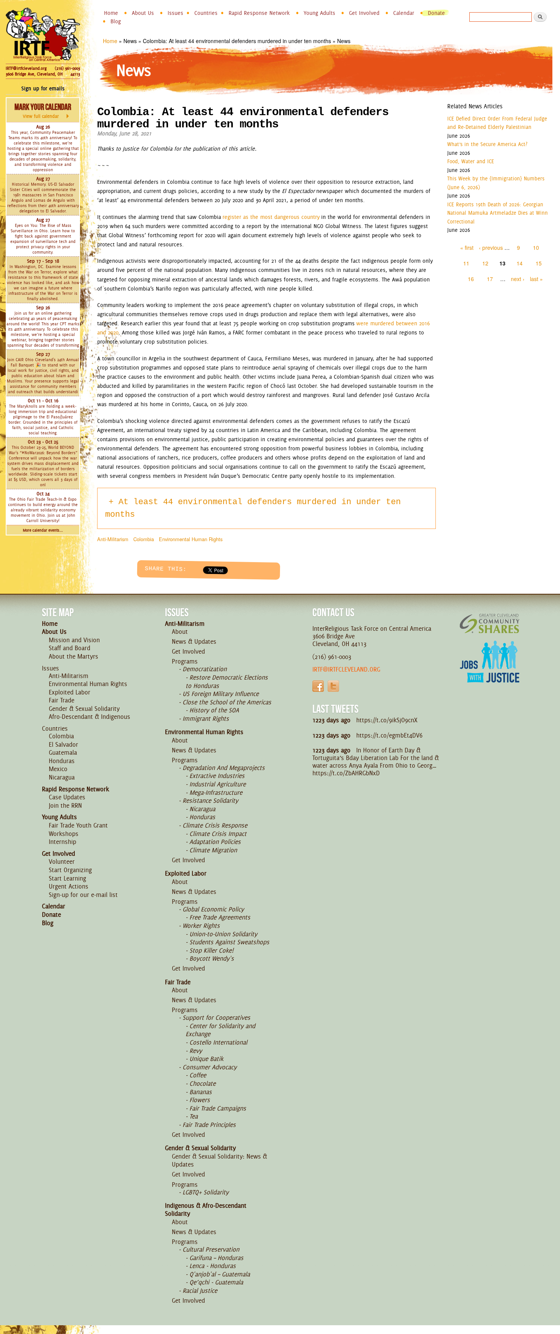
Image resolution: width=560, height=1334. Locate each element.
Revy (195, 1050)
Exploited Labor (69, 692)
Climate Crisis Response (214, 825)
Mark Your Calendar (42, 110)
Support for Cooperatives (216, 1017)
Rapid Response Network (259, 13)
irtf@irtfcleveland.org (346, 669)
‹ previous (491, 247)
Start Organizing (70, 870)
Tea (193, 1116)
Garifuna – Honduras (216, 1258)
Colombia (143, 539)
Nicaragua (62, 777)
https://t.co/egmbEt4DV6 (389, 735)
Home (111, 13)
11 (466, 263)
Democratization (204, 669)
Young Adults (319, 13)
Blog (115, 21)
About (180, 631)
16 (471, 279)
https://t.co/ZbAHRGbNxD (346, 773)
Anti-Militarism (112, 539)
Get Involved (364, 13)
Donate (436, 13)
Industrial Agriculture (217, 784)
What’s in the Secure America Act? (487, 144)
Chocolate (202, 1083)
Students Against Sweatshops (229, 942)
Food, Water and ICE (470, 161)
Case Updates (67, 797)
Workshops (63, 833)
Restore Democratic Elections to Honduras (227, 681)
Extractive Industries (217, 776)
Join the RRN (65, 805)
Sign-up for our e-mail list (83, 894)
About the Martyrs (73, 656)
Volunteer (62, 861)
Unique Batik (206, 1058)
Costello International (218, 1042)
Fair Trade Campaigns (217, 1108)
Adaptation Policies (215, 841)
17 (490, 279)
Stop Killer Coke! (211, 950)
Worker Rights (201, 925)
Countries (206, 13)
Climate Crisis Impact (217, 833)
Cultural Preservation (210, 1249)
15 (539, 263)
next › (518, 279)
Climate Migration (213, 850)
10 (536, 247)
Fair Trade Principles (209, 1124)
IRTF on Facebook (318, 686)
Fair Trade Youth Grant (78, 825)
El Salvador (63, 744)
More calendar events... (43, 530)
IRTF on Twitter (333, 686)
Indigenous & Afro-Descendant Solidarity (205, 1210)
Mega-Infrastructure (215, 792)
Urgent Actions (68, 886)
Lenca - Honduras (212, 1266)
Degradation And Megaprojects (223, 767)
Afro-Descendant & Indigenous (89, 716)
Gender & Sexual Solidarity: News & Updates (219, 1160)
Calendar (403, 13)
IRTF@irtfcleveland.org (26, 68)
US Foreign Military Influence (220, 694)
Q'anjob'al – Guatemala (219, 1274)
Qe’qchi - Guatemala (216, 1282)
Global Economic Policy (213, 909)
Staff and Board (69, 648)
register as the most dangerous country (271, 217)
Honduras (62, 761)
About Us (143, 13)
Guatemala (63, 752)
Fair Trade (61, 700)
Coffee (197, 1075)
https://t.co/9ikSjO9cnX (387, 720)
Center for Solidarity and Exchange (220, 1030)
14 (520, 263)
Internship (62, 841)
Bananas (200, 1092)
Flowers (199, 1100)
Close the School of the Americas (226, 702)
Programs (185, 661)
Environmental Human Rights (190, 539)
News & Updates (194, 641)
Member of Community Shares (489, 623)
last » (536, 279)
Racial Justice (199, 1290)
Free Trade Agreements (219, 917)
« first (467, 247)
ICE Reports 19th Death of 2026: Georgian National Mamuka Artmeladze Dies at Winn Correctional (497, 213)
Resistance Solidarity (210, 800)
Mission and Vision (74, 640)
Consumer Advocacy (209, 1067)
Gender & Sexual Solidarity (84, 708)
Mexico (58, 769)
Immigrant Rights (205, 718)
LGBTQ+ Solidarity (205, 1192)
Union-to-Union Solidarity (223, 934)
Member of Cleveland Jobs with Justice (489, 671)
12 (485, 263)
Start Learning (67, 878)
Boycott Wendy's (211, 958)
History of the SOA (214, 710)
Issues (175, 13)
